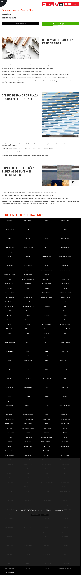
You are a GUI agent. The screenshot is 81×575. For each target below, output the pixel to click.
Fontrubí (9, 279)
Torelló (46, 405)
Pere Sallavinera (9, 405)
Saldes (65, 288)
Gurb (9, 396)
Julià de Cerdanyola (9, 455)
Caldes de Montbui (65, 414)
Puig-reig (28, 301)
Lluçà (46, 355)
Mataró (46, 247)
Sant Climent (65, 265)
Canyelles (46, 455)
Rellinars (28, 351)
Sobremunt (9, 355)
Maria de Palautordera (9, 342)
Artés (9, 324)
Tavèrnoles (9, 315)
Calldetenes (46, 383)
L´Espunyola (28, 378)
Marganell (9, 437)
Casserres (9, 410)
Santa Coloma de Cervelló (65, 405)
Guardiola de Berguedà (46, 437)
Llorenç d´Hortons (9, 247)
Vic (65, 392)
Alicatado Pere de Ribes (65, 568)
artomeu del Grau (65, 220)
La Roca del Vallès (28, 265)
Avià (65, 319)
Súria (28, 288)
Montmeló (65, 315)
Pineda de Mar (9, 392)
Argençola (28, 324)
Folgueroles (9, 401)
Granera (28, 396)
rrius (9, 333)
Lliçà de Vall (28, 365)
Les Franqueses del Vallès (28, 306)
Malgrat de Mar (28, 337)
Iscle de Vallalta (28, 423)
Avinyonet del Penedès (65, 328)
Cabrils (28, 256)
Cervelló (65, 378)
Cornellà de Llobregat (65, 342)
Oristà (65, 229)
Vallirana (28, 315)
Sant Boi (28, 568)
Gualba (65, 437)
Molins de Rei (65, 365)
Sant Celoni (9, 310)
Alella (46, 252)
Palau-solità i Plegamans (46, 347)
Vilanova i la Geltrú (28, 387)
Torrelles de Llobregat (9, 274)
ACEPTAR (45, 515)
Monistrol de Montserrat (65, 256)
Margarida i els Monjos (65, 261)
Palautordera (65, 441)
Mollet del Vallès (46, 419)
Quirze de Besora (47, 279)
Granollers (9, 441)
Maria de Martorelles (28, 414)
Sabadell (9, 446)
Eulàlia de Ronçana (9, 432)
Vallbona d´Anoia (65, 283)
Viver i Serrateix (9, 243)
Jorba (65, 306)
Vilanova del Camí (9, 450)
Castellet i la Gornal (65, 297)
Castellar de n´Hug (9, 229)
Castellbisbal (28, 392)
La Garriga (65, 374)
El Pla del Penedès (65, 423)
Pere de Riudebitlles (28, 419)
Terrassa (46, 568)
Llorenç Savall (65, 243)
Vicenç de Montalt (65, 279)
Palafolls (65, 347)
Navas (28, 347)
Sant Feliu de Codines (65, 270)
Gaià (65, 274)
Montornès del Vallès (46, 256)
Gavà (46, 360)
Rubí (28, 374)
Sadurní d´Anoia (46, 446)
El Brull (28, 238)
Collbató (46, 423)
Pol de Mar (65, 401)
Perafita (9, 360)
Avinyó (46, 234)
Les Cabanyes (46, 306)
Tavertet (65, 310)
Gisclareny (46, 396)
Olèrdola (46, 410)
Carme (28, 410)
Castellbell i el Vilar (28, 225)
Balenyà (65, 428)
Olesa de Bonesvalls (9, 365)
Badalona (46, 328)
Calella (9, 369)
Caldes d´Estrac (65, 234)
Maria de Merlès (46, 261)
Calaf (9, 225)
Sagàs (28, 355)
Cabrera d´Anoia (65, 238)
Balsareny (28, 432)
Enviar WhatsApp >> (59, 24)
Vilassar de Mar (46, 450)
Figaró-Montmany (46, 292)
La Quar (46, 265)
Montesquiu (46, 315)
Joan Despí (28, 455)
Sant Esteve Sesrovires (46, 441)
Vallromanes (46, 301)
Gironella (9, 270)
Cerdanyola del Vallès (28, 247)
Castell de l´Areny (9, 301)
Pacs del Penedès (9, 351)
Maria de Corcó (27, 441)
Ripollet (46, 243)
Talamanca (9, 319)
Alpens (28, 252)
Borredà (46, 319)
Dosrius (46, 342)
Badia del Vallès (65, 383)
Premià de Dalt (65, 351)
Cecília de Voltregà (65, 446)
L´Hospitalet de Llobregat (28, 279)
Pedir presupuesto (20, 24)
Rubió (28, 369)
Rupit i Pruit (28, 405)
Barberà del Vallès (46, 283)
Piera (46, 414)
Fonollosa (65, 396)
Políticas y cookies (9, 572)
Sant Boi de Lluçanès (9, 568)
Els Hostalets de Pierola (28, 428)
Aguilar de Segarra (9, 297)
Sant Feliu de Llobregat (46, 270)
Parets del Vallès (28, 360)
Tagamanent (28, 319)
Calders (9, 238)
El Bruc (28, 342)
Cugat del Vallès (28, 446)
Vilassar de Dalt (9, 387)
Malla (28, 333)
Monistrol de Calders (9, 261)
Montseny (28, 450)
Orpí (46, 229)
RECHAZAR (35, 515)
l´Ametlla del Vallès (46, 378)
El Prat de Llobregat (46, 428)
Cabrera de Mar (28, 220)
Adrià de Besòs (9, 265)
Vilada (46, 392)
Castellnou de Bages (46, 324)
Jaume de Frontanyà (9, 423)
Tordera (28, 310)
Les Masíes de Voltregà (65, 301)
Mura (9, 374)
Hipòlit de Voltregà (9, 292)
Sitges (46, 220)
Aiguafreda (65, 252)
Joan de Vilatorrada (65, 419)
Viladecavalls (9, 328)
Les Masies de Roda (9, 306)
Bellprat (9, 337)
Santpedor (46, 337)
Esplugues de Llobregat (65, 292)
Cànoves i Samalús (65, 455)
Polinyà (46, 387)
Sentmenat (46, 274)
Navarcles (65, 369)
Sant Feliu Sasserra (9, 419)
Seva (28, 229)
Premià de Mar (65, 355)
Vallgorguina (46, 432)
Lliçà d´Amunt (46, 365)
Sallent (9, 383)
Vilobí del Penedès (28, 243)
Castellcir (46, 333)
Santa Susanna (65, 337)
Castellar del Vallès (46, 225)
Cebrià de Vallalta (9, 283)
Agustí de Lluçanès (9, 252)
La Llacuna (46, 238)
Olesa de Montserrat (65, 360)
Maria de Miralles (28, 261)
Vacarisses (9, 288)
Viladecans (28, 328)
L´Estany (9, 378)
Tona (65, 450)
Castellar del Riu (65, 225)
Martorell (65, 432)
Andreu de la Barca (65, 247)
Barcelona (9, 220)
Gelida (9, 347)
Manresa (47, 369)
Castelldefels (9, 414)
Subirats (47, 288)
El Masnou (9, 428)
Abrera (46, 310)
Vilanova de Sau (28, 437)
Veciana (28, 234)
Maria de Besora (28, 274)
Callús (28, 383)
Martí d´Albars (46, 401)
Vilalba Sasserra (9, 234)
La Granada (46, 374)
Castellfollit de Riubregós (46, 297)
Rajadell (46, 351)
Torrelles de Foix (28, 297)
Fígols (28, 292)
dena (65, 410)
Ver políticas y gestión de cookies (40, 511)
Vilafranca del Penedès (65, 324)
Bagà (9, 256)
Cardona (65, 333)
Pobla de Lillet (65, 387)
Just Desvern (28, 270)
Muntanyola (28, 283)
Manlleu (28, 401)
